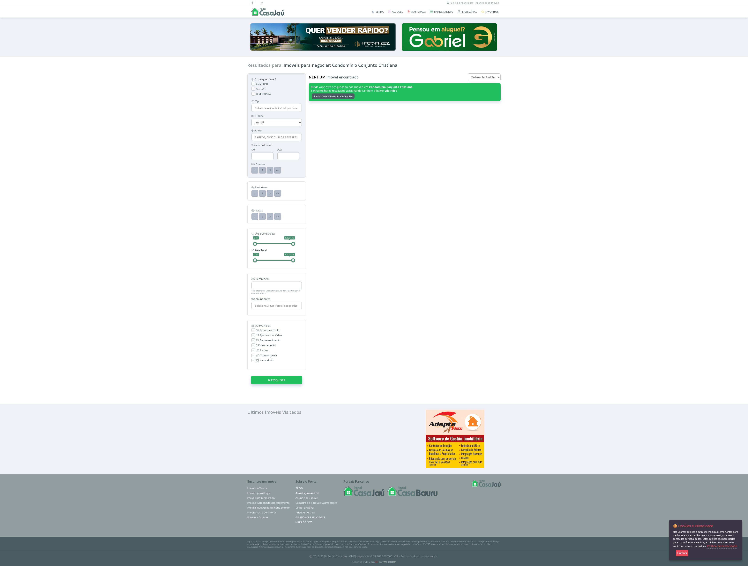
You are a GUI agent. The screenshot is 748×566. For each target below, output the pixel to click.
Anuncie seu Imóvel (306, 498)
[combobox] (276, 108)
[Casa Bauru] (412, 491)
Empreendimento (270, 340)
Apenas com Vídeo (271, 335)
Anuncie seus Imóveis (487, 2)
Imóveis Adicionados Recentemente (268, 502)
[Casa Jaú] (363, 491)
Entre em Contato (257, 517)
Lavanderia (266, 360)
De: (253, 149)
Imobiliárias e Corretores (262, 512)
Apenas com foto (269, 330)
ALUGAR (261, 89)
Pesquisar (278, 380)
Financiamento (267, 345)
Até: (279, 149)
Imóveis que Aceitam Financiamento (268, 507)
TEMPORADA (263, 94)
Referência (262, 279)
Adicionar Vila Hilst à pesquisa (334, 96)
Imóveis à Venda (257, 488)
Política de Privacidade (310, 517)
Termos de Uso (305, 512)
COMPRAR (262, 83)
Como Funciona (304, 507)
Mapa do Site (303, 522)
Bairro (258, 130)
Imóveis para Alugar (259, 493)
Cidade (259, 116)
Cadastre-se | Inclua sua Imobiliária (316, 502)
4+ (277, 170)
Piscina (264, 350)
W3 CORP (389, 562)
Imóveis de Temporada (261, 498)
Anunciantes (263, 299)
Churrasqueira (268, 355)
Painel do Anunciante (461, 2)
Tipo (257, 101)
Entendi (682, 553)
